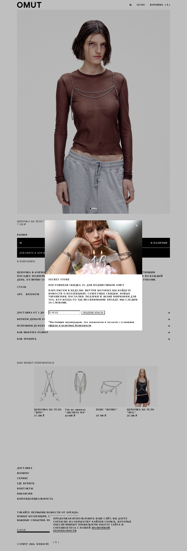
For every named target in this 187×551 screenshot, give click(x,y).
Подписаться (93, 312)
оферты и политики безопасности (69, 325)
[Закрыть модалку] (136, 226)
